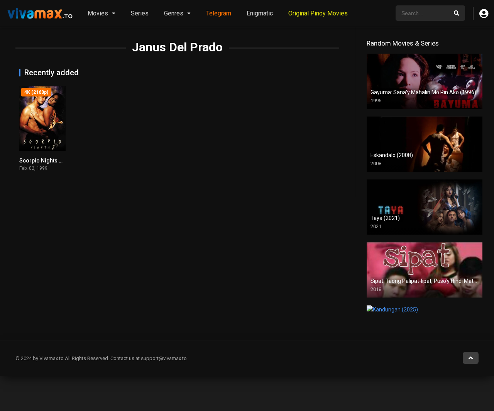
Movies (98, 13)
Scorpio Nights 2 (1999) (49, 160)
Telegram (218, 13)
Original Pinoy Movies (318, 13)
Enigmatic (260, 13)
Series (140, 13)
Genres (173, 13)
